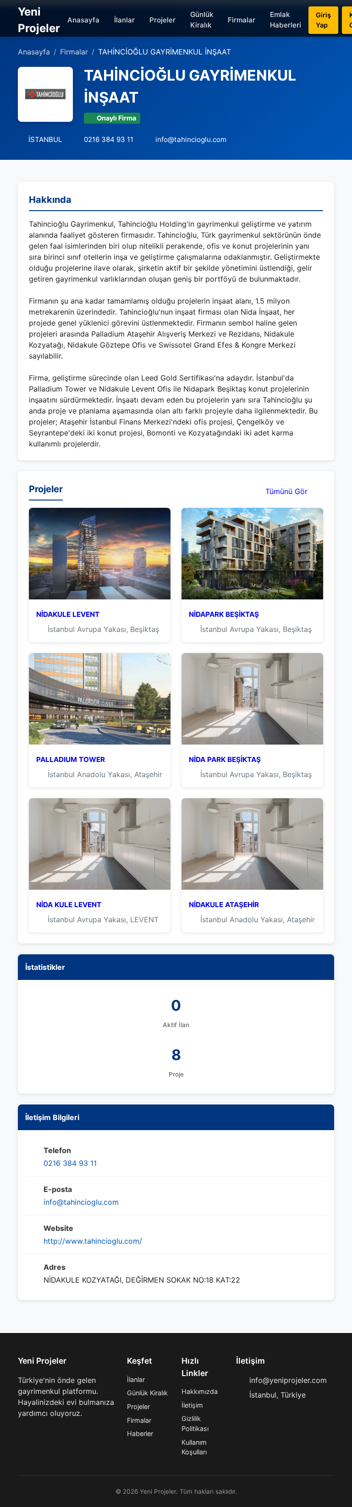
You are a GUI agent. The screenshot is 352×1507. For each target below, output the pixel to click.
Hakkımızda (200, 1391)
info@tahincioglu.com (81, 1202)
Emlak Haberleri (285, 19)
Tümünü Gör (287, 491)
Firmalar (241, 20)
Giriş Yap (323, 20)
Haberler (140, 1433)
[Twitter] (36, 1431)
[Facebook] (21, 1431)
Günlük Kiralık (201, 19)
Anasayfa (83, 20)
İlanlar (124, 20)
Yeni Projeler (39, 20)
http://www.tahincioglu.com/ (93, 1241)
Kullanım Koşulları (194, 1447)
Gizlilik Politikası (195, 1423)
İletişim (192, 1405)
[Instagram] (51, 1431)
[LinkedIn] (65, 1431)
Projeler (162, 20)
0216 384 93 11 (70, 1163)
